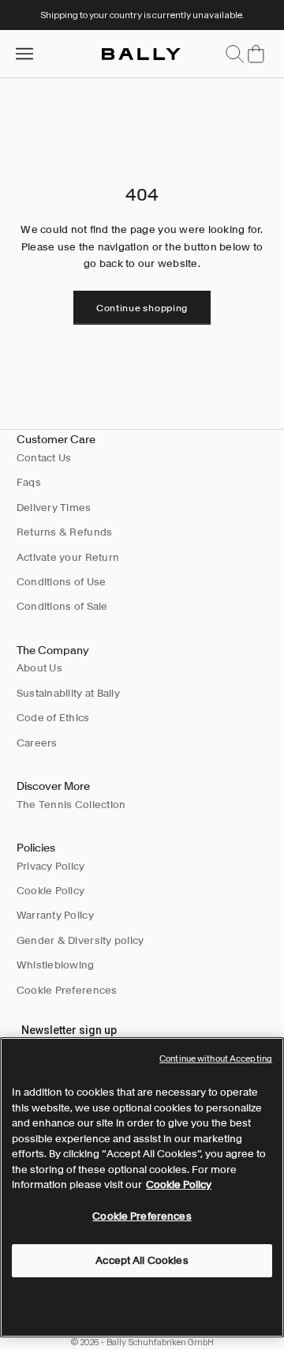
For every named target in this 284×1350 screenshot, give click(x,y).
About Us (39, 668)
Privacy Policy (51, 866)
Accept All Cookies (141, 1260)
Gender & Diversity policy (80, 940)
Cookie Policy (50, 890)
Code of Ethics (53, 717)
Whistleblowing (56, 965)
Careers (37, 743)
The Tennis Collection (71, 804)
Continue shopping (142, 308)
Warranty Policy (55, 915)
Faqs (29, 482)
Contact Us (44, 457)
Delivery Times (54, 507)
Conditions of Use (61, 582)
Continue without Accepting (215, 1058)
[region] (142, 1187)
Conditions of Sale (62, 606)
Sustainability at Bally (68, 693)
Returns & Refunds (64, 532)
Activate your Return (68, 557)
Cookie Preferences (67, 990)
